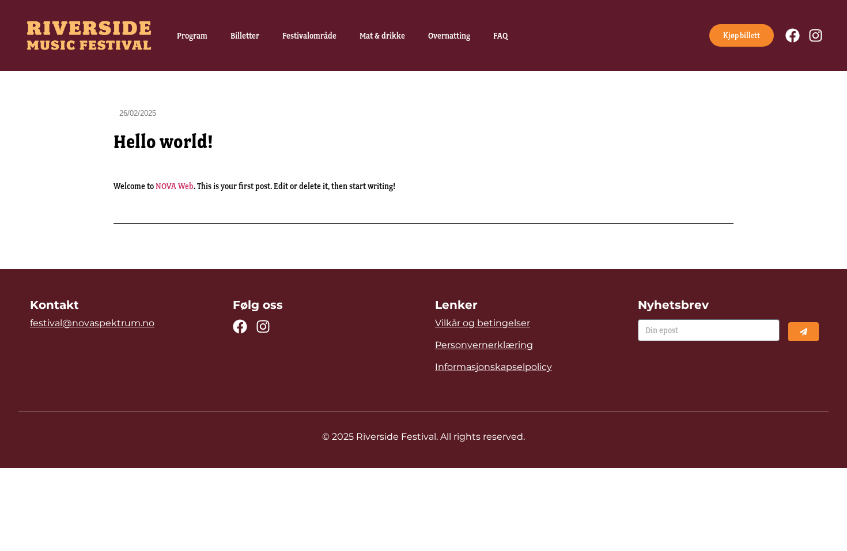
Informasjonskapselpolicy (493, 366)
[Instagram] (815, 35)
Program (192, 36)
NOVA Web (175, 186)
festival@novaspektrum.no (92, 323)
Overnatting (449, 36)
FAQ (500, 36)
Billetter (244, 36)
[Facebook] (792, 35)
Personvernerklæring (484, 344)
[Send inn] (803, 331)
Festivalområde (309, 36)
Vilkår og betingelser (482, 323)
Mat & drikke (382, 36)
